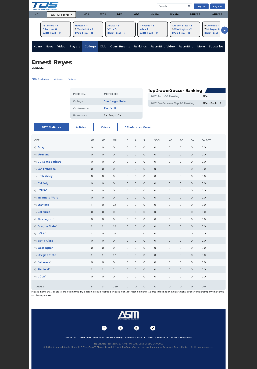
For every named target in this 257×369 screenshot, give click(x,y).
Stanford (43, 205)
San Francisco (47, 169)
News (49, 46)
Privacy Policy (114, 337)
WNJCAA (217, 14)
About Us (70, 337)
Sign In (201, 6)
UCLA (41, 233)
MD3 (120, 14)
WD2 (103, 14)
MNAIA (155, 14)
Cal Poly (43, 183)
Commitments (120, 46)
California (44, 212)
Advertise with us (135, 337)
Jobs (150, 337)
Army (40, 147)
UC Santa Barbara (49, 162)
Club (103, 46)
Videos (72, 79)
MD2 (86, 14)
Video (61, 46)
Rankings (140, 46)
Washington (45, 219)
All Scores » (64, 15)
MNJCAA (195, 14)
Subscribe (216, 46)
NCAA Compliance (181, 337)
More (201, 46)
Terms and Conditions (91, 337)
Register (218, 6)
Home (38, 46)
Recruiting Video (163, 46)
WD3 (136, 14)
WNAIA (174, 14)
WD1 (53, 15)
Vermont (43, 154)
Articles (58, 79)
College (90, 46)
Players (75, 46)
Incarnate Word (48, 198)
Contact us (162, 337)
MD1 (36, 14)
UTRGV (42, 190)
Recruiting (186, 46)
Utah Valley (45, 176)
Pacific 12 (110, 108)
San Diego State (115, 101)
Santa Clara (45, 241)
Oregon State (46, 226)
